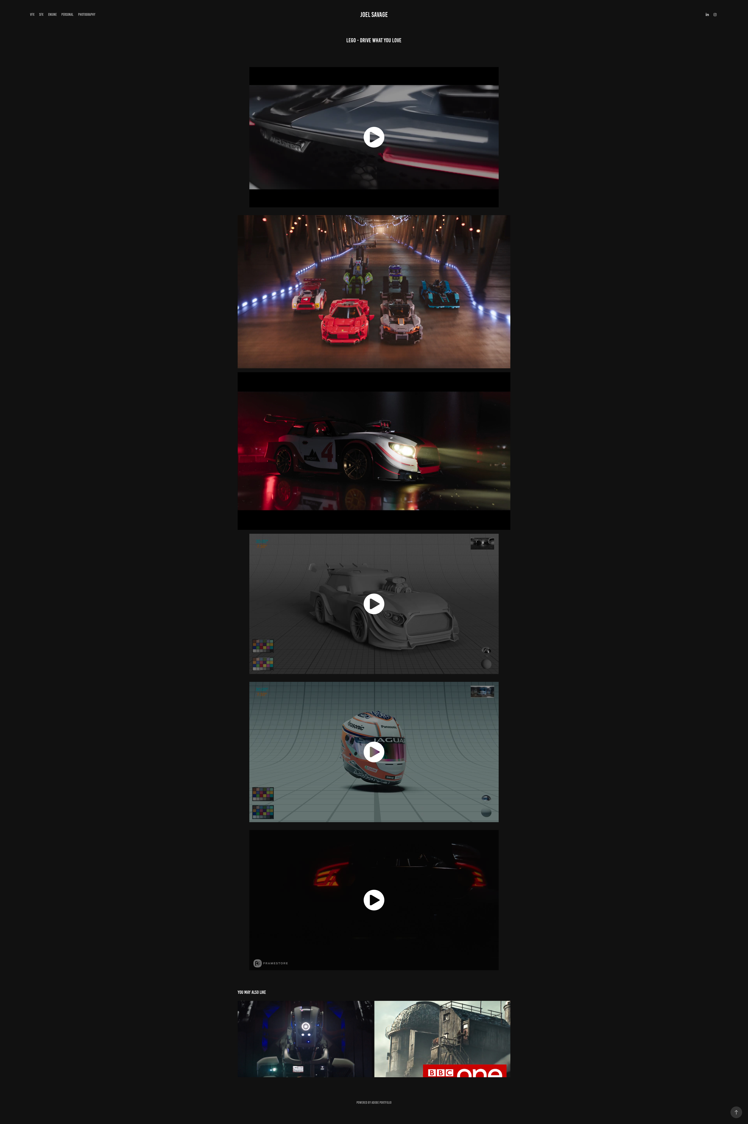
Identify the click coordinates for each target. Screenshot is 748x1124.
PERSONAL (67, 14)
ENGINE (52, 14)
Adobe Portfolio (381, 1103)
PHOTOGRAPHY (86, 14)
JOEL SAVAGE (374, 14)
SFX (41, 14)
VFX (32, 14)
